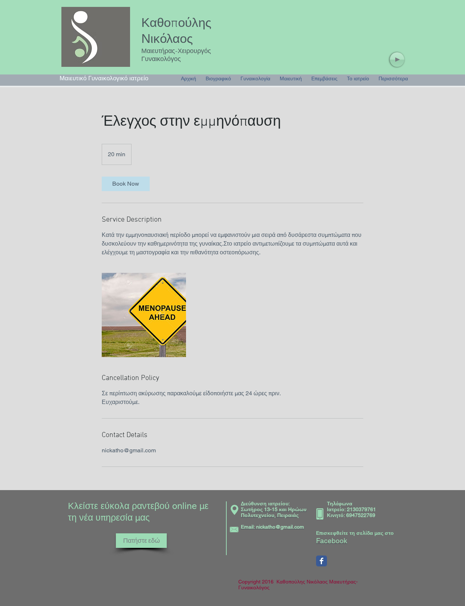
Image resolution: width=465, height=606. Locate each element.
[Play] (397, 59)
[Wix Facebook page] (321, 561)
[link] (126, 184)
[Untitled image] (144, 315)
